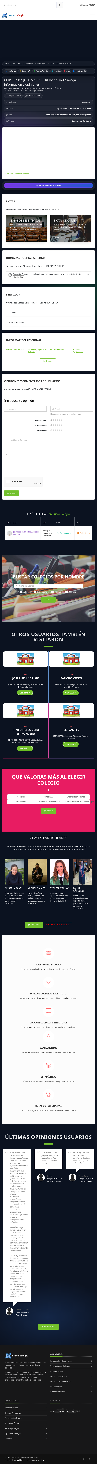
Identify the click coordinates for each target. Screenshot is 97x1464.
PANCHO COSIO (71, 678)
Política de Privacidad (14, 1460)
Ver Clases (35, 925)
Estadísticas (48, 1076)
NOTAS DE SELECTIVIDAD (25, 220)
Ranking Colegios (12, 1428)
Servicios (57, 71)
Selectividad (85, 533)
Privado (57, 592)
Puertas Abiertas (41, 71)
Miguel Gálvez (36, 888)
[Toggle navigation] (92, 15)
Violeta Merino (59, 888)
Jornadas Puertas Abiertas (61, 1361)
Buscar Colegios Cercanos (18, 174)
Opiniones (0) (80, 71)
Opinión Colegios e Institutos (48, 1022)
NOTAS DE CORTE (65, 220)
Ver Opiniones (50, 1327)
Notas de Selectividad (48, 1105)
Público (26, 592)
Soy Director (48, 361)
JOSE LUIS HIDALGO (25, 678)
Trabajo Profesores (13, 1413)
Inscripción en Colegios (60, 1366)
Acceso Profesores (12, 1423)
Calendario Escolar (34, 95)
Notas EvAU (25, 71)
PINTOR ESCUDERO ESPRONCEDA (26, 732)
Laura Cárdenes (79, 889)
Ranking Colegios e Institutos (48, 993)
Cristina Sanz (13, 888)
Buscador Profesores (13, 1418)
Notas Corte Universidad (60, 1381)
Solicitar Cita (18, 277)
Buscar (49, 599)
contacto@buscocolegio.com (68, 1411)
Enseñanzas (11, 71)
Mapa (68, 71)
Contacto (8, 1438)
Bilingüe (72, 592)
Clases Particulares (48, 837)
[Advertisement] (48, 38)
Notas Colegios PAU (58, 1376)
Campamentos (65, 533)
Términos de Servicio (35, 1460)
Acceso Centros (11, 1407)
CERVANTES (71, 730)
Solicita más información (50, 185)
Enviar (13, 493)
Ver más (24, 692)
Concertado (42, 592)
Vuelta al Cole (56, 1386)
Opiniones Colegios (13, 1433)
